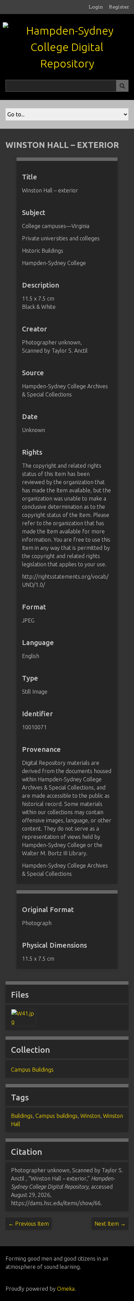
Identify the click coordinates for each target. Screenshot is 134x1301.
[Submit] (122, 86)
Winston (90, 1116)
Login (96, 7)
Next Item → (110, 1224)
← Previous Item (28, 1224)
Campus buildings (56, 1116)
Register (119, 7)
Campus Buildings (32, 1069)
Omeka (66, 1289)
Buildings (22, 1116)
